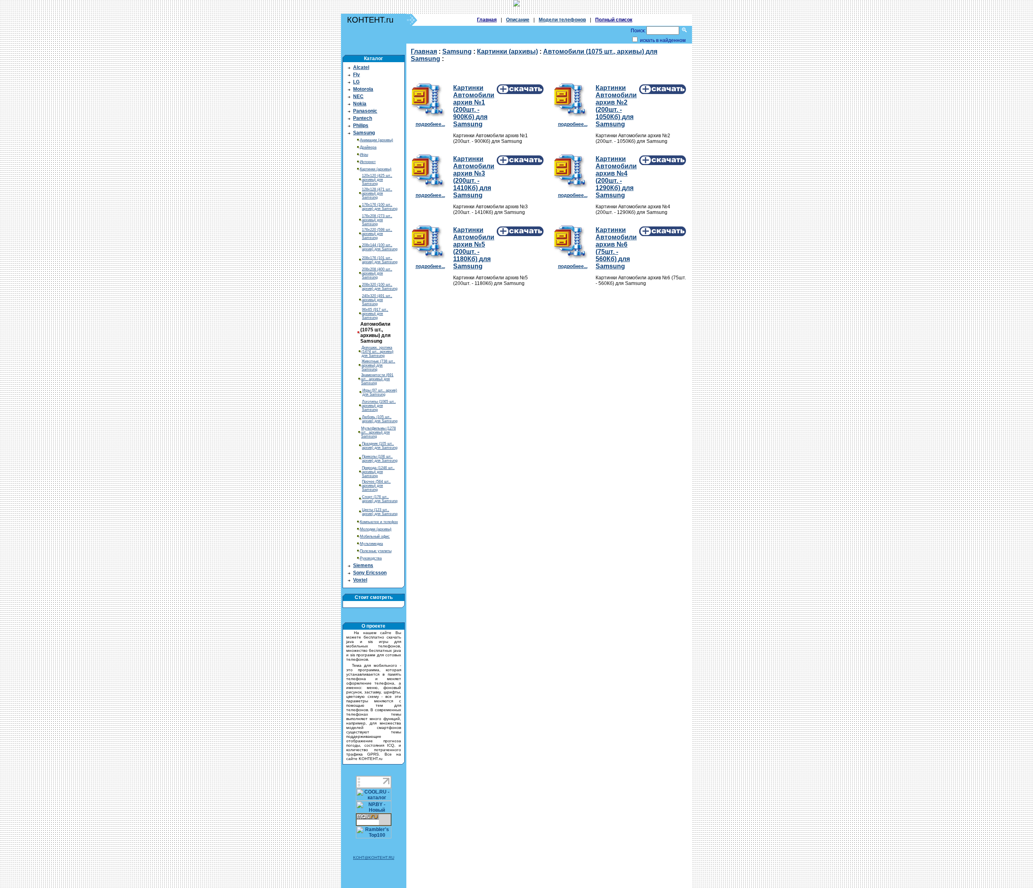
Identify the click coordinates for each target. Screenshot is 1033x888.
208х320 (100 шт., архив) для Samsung (379, 287)
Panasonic (365, 111)
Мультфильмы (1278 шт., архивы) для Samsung (378, 432)
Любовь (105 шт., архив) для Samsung (379, 419)
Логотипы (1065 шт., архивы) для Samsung (379, 406)
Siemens (363, 565)
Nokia (359, 104)
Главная (487, 20)
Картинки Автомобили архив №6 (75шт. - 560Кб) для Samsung (616, 248)
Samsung (364, 133)
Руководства (371, 558)
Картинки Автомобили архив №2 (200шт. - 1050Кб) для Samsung (616, 106)
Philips (360, 125)
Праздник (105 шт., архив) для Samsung (379, 446)
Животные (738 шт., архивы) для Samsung (378, 365)
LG (356, 82)
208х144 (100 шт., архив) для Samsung (379, 247)
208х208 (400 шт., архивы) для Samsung (377, 273)
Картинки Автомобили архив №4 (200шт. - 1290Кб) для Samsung (616, 177)
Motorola (363, 89)
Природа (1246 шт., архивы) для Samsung (378, 472)
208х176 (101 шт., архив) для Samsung (379, 260)
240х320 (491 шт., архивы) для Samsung (377, 300)
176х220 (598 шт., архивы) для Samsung (377, 234)
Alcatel (361, 67)
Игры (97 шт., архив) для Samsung (379, 392)
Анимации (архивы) (376, 140)
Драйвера (368, 147)
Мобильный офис (375, 536)
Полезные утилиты (375, 551)
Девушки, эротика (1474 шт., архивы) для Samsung (377, 352)
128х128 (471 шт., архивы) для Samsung (377, 193)
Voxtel (360, 580)
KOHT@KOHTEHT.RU (373, 857)
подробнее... (430, 124)
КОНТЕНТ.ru (370, 19)
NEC (358, 96)
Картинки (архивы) (375, 169)
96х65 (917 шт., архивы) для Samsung (375, 314)
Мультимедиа (371, 544)
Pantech (362, 118)
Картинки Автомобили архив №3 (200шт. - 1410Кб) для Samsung (473, 177)
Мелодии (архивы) (375, 529)
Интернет (368, 162)
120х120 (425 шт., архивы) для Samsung (377, 180)
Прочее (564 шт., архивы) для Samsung (376, 486)
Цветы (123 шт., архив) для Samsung (379, 512)
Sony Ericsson (370, 573)
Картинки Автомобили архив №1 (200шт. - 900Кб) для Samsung (473, 106)
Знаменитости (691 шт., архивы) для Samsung (377, 379)
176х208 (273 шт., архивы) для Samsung (377, 220)
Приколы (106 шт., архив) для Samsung (379, 458)
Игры (364, 155)
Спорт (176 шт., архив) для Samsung (379, 499)
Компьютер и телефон (379, 522)
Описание (517, 20)
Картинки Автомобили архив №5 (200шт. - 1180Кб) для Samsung (473, 248)
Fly (356, 74)
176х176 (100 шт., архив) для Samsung (379, 207)
